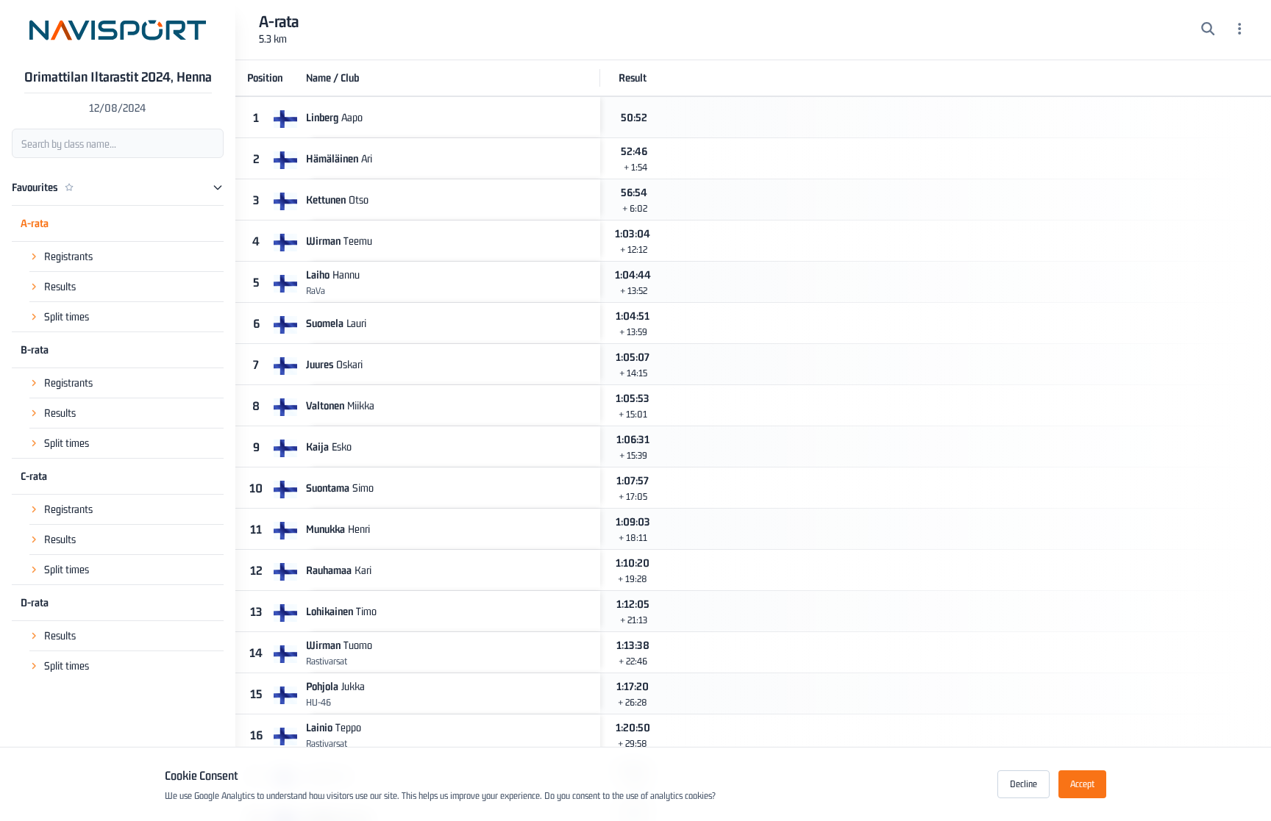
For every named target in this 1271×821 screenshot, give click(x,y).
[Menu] (1239, 30)
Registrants (68, 256)
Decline (1023, 783)
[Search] (1208, 30)
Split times (66, 316)
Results (60, 286)
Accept (1082, 783)
